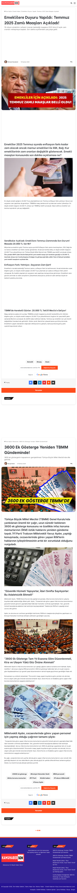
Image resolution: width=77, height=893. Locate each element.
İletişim (73, 889)
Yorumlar (38, 390)
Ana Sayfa (8, 11)
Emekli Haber (16, 11)
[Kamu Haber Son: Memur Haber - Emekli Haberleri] (10, 3)
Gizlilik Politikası (41, 889)
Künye (68, 889)
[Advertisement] (38, 45)
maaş (40, 362)
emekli (30, 362)
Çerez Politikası (61, 889)
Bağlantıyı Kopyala (49, 367)
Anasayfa (32, 889)
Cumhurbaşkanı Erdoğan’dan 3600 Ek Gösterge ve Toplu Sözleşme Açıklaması (63, 877)
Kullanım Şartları (51, 889)
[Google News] (42, 375)
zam (47, 362)
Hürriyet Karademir (13, 62)
